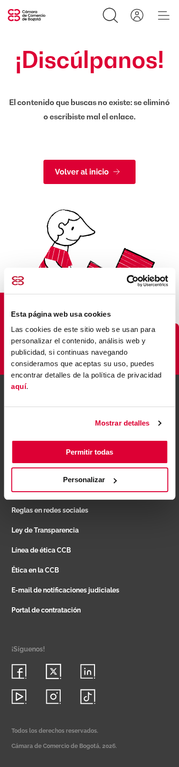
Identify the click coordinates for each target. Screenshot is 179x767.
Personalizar (84, 480)
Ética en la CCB (35, 570)
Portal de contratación (46, 610)
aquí (18, 386)
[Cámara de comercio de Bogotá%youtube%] (19, 696)
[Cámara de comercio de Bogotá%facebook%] (19, 671)
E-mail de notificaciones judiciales (65, 590)
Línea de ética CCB (41, 550)
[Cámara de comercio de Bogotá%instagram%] (53, 696)
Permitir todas (89, 452)
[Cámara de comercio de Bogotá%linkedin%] (87, 671)
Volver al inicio (82, 171)
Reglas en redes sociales (49, 510)
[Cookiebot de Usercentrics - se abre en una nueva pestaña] (127, 281)
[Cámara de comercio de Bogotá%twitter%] (53, 671)
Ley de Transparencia (45, 530)
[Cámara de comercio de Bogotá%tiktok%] (87, 696)
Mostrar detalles (122, 423)
